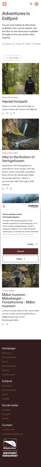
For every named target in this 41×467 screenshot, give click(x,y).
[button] (36, 4)
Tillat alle (20, 251)
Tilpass (19, 259)
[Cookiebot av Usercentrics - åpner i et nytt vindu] (28, 206)
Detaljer (31, 244)
